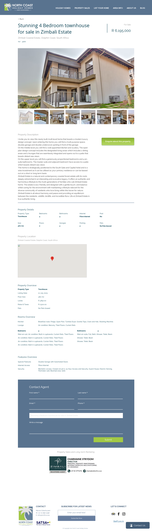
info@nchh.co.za (44, 515)
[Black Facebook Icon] (118, 514)
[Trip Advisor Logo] (113, 514)
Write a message (36, 422)
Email (31, 403)
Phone (80, 403)
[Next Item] (130, 78)
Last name (82, 393)
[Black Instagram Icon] (124, 514)
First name (33, 393)
